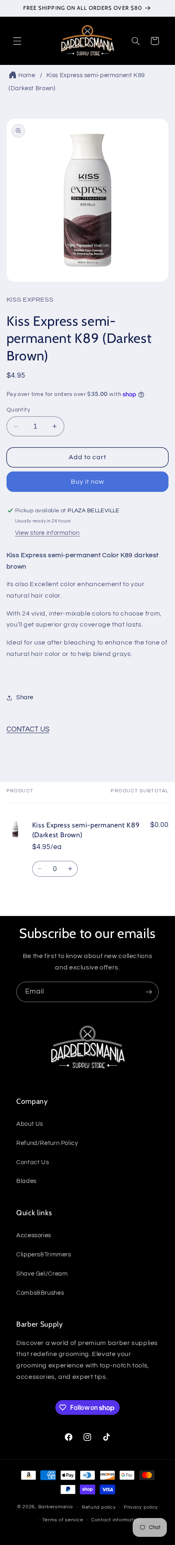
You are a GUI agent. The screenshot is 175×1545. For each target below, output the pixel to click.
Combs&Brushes (40, 1293)
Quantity (18, 410)
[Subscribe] (149, 992)
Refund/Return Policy (47, 1143)
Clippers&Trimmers (43, 1255)
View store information (47, 533)
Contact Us (32, 1162)
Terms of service (62, 1520)
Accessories (33, 1235)
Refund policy (99, 1507)
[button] (17, 40)
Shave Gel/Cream (42, 1274)
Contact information (116, 1520)
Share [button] (24, 697)
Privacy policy (141, 1507)
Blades (26, 1181)
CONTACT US (28, 729)
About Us (29, 1124)
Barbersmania (55, 1507)
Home (26, 75)
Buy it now (88, 481)
